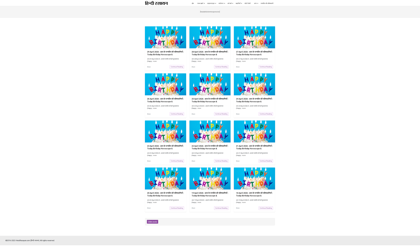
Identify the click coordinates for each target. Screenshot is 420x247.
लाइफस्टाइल (211, 3)
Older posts (152, 222)
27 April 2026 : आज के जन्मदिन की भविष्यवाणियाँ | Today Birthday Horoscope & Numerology (254, 54)
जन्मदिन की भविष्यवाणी (267, 3)
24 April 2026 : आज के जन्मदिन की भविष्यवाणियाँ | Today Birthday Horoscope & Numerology (254, 101)
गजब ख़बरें (200, 3)
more (155, 61)
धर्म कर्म (230, 3)
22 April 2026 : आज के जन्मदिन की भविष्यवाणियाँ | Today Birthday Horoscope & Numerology (210, 148)
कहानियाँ (238, 3)
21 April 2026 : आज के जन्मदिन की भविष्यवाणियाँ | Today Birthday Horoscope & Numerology (254, 148)
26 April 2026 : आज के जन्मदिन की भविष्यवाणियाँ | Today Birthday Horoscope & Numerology (165, 101)
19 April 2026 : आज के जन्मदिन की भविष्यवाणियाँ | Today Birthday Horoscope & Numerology (210, 195)
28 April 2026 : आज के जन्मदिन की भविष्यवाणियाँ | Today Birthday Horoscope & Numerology (210, 54)
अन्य (255, 3)
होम (193, 3)
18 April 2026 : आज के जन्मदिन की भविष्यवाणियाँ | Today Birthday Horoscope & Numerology (254, 195)
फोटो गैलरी (248, 3)
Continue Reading (177, 67)
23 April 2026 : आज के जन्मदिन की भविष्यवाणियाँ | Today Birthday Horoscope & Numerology (165, 148)
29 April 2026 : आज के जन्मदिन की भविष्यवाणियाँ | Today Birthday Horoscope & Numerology (165, 54)
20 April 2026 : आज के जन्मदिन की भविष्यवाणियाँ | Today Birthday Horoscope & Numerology (165, 195)
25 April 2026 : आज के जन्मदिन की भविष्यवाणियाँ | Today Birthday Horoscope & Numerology (210, 101)
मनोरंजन (221, 3)
